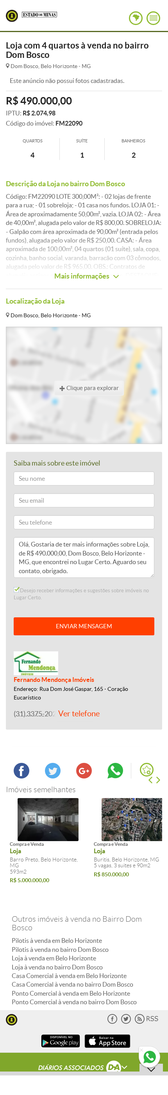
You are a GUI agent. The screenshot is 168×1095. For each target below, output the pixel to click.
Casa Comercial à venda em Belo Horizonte (69, 975)
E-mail (24, 501)
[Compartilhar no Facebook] (21, 776)
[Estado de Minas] (39, 14)
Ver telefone (79, 713)
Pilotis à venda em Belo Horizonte (57, 940)
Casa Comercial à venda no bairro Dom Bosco (72, 984)
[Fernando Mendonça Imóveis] (36, 662)
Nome (24, 479)
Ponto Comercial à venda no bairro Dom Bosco (74, 1001)
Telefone (27, 523)
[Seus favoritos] (147, 770)
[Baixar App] (60, 1049)
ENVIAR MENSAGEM (84, 626)
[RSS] (146, 1022)
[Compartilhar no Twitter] (53, 776)
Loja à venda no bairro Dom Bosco (57, 967)
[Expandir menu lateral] (153, 18)
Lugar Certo (12, 16)
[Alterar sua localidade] (136, 18)
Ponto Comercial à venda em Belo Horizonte (71, 993)
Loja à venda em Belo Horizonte (54, 958)
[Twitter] (126, 1022)
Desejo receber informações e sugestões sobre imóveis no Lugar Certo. (81, 594)
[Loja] (48, 819)
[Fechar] (141, 1050)
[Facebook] (112, 1022)
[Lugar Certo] (12, 1019)
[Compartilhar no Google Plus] (84, 776)
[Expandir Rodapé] (84, 1069)
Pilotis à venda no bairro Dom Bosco (60, 949)
